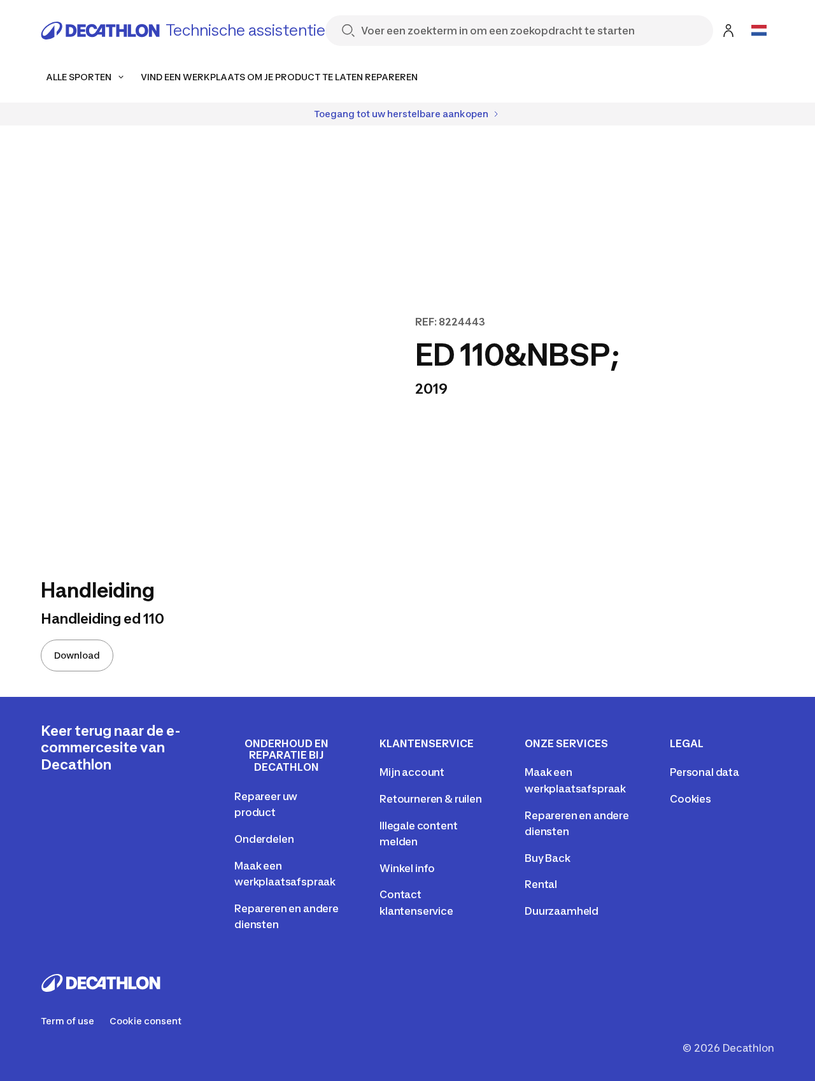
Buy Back (547, 858)
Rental (541, 884)
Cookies (690, 798)
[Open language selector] (759, 30)
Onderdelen (264, 839)
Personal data (704, 772)
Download (77, 655)
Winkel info (407, 868)
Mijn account (411, 772)
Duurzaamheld (562, 911)
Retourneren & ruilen (430, 798)
